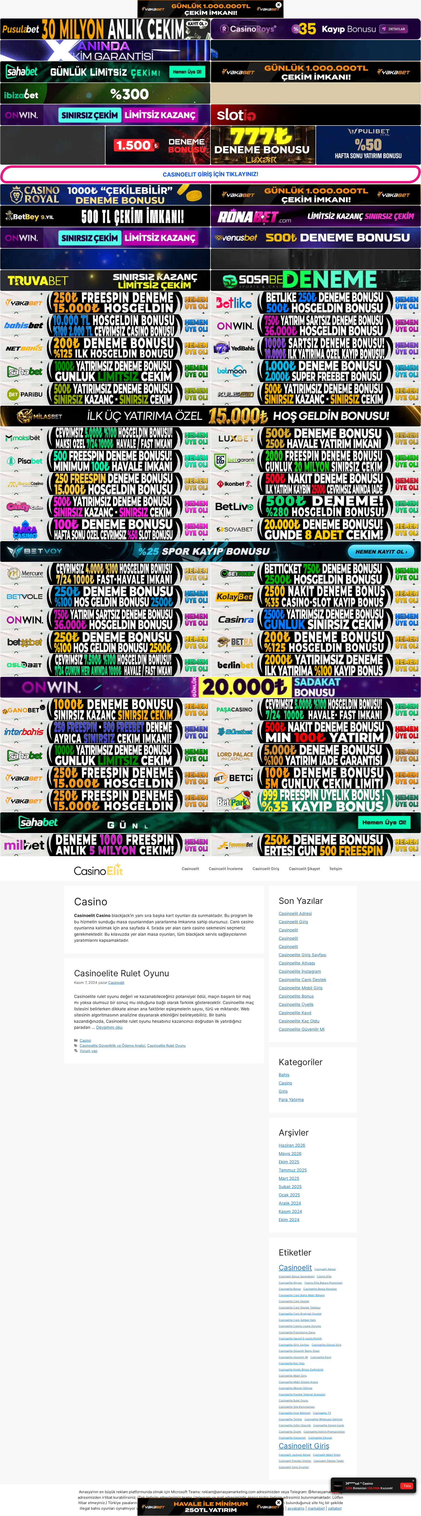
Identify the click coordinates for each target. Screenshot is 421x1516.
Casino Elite (324, 1276)
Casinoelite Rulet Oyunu (121, 973)
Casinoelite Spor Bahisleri (295, 1413)
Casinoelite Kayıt (295, 1012)
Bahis (284, 1074)
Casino (85, 1040)
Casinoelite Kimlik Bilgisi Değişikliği (301, 1369)
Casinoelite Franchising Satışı (297, 1332)
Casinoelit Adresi (295, 913)
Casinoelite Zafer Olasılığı (295, 1425)
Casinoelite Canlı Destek (302, 979)
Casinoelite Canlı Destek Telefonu (299, 1307)
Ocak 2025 (289, 1195)
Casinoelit (190, 868)
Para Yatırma (291, 1099)
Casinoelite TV (322, 1413)
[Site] (105, 302)
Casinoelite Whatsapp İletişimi (323, 1419)
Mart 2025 (289, 1178)
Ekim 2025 (289, 1161)
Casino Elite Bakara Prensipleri (324, 1282)
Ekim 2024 (289, 1219)
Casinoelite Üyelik (296, 1004)
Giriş (283, 1091)
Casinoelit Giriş (266, 868)
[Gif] (210, 416)
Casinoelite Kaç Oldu (299, 1021)
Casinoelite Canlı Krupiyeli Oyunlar (300, 1313)
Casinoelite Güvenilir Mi (302, 1029)
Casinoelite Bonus (296, 996)
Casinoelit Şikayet (304, 868)
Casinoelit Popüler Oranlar (295, 1460)
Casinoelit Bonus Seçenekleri (297, 1276)
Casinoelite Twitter (290, 1419)
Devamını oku (109, 1027)
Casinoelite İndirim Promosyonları (324, 1431)
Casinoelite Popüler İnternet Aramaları (302, 1394)
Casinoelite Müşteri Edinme (295, 1388)
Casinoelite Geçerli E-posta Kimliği (300, 1338)
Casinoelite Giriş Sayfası (302, 954)
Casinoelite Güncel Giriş (326, 1344)
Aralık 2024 (290, 1203)
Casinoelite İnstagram (300, 971)
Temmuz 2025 (293, 1170)
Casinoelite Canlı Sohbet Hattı (297, 1320)
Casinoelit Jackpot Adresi (295, 1454)
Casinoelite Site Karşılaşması (297, 1406)
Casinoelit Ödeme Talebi (329, 1460)
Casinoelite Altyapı (297, 963)
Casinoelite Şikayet (320, 1437)
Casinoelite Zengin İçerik (328, 1425)
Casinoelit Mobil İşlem (326, 1454)
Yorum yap (88, 1051)
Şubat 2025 (290, 1186)
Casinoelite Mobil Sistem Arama (298, 1382)
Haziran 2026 (292, 1145)
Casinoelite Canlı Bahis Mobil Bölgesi (302, 1295)
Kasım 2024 (290, 1211)
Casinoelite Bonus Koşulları (320, 1289)
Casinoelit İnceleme (226, 868)
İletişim (336, 868)
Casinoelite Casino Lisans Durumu (300, 1326)
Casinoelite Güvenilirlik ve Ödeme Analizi (112, 1045)
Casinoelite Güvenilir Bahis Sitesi (299, 1351)
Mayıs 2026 (290, 1153)
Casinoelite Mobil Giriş (301, 988)
